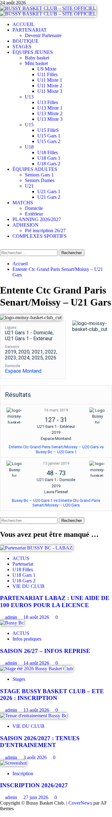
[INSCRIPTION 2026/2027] (13, 763)
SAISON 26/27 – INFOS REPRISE (45, 651)
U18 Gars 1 (48, 158)
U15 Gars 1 (48, 135)
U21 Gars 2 (48, 197)
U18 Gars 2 (48, 163)
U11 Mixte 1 (49, 80)
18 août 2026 (36, 617)
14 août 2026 (36, 663)
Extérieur (34, 213)
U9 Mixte (46, 69)
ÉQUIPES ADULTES (34, 169)
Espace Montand (23, 371)
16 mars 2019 (56, 410)
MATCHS (22, 202)
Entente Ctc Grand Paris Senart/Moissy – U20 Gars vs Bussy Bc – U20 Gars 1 (56, 449)
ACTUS (20, 558)
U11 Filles (47, 74)
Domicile (34, 208)
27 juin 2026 (36, 797)
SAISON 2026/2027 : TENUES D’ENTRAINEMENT (40, 741)
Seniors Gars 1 (39, 174)
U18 (29, 147)
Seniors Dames (39, 180)
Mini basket (36, 63)
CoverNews (80, 803)
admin (11, 617)
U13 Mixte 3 (50, 119)
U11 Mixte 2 (49, 85)
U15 (29, 124)
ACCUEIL (23, 24)
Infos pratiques (26, 638)
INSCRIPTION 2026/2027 (34, 785)
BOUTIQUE (25, 41)
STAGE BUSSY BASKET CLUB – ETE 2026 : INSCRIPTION (52, 694)
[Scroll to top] (2, 814)
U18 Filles (47, 152)
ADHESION (25, 225)
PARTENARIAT (29, 30)
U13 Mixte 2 (50, 113)
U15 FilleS (48, 130)
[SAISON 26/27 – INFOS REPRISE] (12, 622)
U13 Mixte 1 (50, 108)
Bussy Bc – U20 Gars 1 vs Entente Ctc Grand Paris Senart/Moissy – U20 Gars (56, 503)
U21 (29, 186)
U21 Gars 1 (48, 191)
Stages (18, 679)
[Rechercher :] (29, 252)
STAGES (21, 46)
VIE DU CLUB (28, 586)
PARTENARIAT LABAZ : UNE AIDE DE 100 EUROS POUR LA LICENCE (55, 601)
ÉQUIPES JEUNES (32, 52)
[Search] (2, 246)
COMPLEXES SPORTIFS (39, 236)
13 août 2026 (36, 710)
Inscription (22, 773)
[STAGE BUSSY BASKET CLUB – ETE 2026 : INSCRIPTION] (36, 668)
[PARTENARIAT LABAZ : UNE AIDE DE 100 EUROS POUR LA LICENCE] (36, 547)
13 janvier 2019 (56, 463)
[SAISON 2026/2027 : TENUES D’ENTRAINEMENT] (33, 715)
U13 (29, 96)
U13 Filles (47, 102)
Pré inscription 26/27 (45, 230)
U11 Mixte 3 (49, 91)
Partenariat (22, 564)
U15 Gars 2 (48, 141)
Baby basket (37, 57)
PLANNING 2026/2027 (36, 219)
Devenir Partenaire (43, 35)
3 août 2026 (35, 757)
